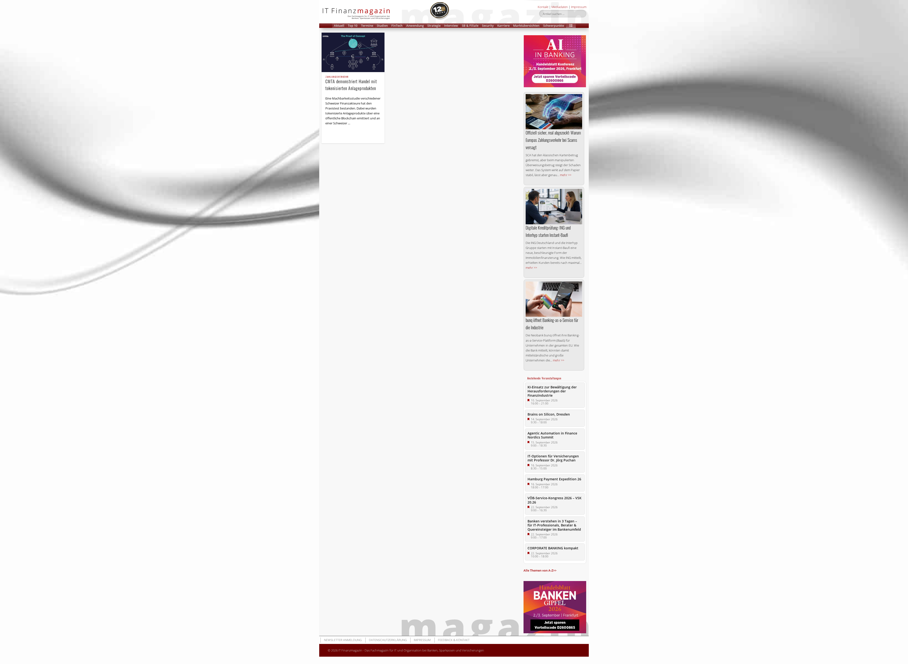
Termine (367, 25)
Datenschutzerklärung (388, 640)
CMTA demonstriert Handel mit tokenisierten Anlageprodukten (351, 83)
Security (488, 25)
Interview (451, 25)
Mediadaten (559, 7)
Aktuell (339, 25)
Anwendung (415, 25)
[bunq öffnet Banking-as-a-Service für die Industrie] (554, 299)
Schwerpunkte (553, 25)
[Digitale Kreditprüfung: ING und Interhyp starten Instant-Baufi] (554, 206)
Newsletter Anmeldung (343, 640)
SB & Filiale (470, 25)
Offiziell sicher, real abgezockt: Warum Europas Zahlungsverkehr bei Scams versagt (553, 140)
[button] (571, 25)
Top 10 (352, 25)
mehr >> (565, 175)
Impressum (578, 7)
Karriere (503, 25)
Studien (382, 25)
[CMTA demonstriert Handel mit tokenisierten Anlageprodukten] (353, 52)
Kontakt (543, 7)
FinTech (396, 25)
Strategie (434, 25)
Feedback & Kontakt (454, 640)
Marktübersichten (526, 25)
